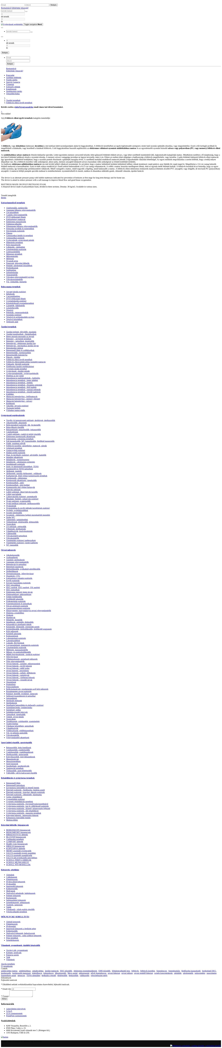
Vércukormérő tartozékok (16, 536)
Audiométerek (12, 557)
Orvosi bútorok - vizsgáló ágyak (19, 680)
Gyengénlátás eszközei (15, 799)
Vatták (8, 907)
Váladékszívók (12, 728)
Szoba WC (10, 517)
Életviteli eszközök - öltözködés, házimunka (24, 795)
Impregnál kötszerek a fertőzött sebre (21, 929)
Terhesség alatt (12, 322)
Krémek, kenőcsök (13, 953)
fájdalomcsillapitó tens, (121, 971)
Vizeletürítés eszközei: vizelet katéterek (22, 543)
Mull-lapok (10, 891)
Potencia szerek (12, 955)
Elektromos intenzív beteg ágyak (19, 592)
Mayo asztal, (73, 973)
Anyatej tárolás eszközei (16, 292)
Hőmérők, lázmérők (14, 620)
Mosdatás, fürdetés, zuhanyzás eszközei (22, 499)
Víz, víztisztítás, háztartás (16, 282)
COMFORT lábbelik (14, 841)
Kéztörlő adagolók (13, 634)
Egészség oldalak (13, 87)
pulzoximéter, (200, 973)
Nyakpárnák (11, 506)
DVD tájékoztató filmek (16, 217)
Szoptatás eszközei (13, 315)
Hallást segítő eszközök (15, 453)
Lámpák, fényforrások (15, 643)
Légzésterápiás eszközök (16, 249)
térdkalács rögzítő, (49, 975)
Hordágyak (10, 617)
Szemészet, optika (13, 710)
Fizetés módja (11, 80)
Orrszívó (9, 310)
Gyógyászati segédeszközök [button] (13, 415)
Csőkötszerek (11, 877)
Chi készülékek (12, 212)
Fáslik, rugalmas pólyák (15, 443)
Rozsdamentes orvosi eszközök (18, 691)
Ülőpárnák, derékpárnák (16, 529)
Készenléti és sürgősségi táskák (18, 624)
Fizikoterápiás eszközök (16, 601)
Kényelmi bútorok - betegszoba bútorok (22, 815)
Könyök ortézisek (13, 490)
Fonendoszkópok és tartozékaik (19, 604)
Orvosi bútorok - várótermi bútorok (20, 677)
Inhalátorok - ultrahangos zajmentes (20, 462)
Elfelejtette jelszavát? (20, 8)
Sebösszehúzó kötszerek (16, 900)
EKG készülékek (13, 585)
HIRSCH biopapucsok (15, 846)
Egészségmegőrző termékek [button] (13, 203)
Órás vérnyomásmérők (15, 661)
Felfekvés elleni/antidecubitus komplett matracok (26, 362)
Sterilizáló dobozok (14, 701)
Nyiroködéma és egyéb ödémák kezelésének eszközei (28, 508)
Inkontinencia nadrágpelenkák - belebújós (23, 378)
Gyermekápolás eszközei (16, 301)
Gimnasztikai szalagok (15, 238)
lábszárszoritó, (61, 973)
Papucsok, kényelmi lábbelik (17, 263)
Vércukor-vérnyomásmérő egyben (20, 277)
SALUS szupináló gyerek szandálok (21, 853)
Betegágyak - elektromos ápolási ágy (21, 343)
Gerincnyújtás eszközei (15, 450)
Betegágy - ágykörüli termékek (18, 339)
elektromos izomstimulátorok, (86, 971)
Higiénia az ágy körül (15, 376)
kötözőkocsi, (37, 973)
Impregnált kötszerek (14, 886)
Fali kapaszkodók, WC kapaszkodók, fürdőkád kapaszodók (30, 441)
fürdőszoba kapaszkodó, (191, 971)
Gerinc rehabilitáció (14, 797)
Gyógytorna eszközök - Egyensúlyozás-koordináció (27, 804)
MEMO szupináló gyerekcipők (18, 851)
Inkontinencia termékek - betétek (19, 383)
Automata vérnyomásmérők (17, 562)
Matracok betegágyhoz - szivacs (19, 401)
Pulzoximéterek (12, 687)
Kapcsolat (10, 75)
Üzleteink (10, 84)
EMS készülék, (105, 971)
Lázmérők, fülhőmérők (15, 305)
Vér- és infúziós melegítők (16, 733)
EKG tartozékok (13, 590)
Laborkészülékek (13, 640)
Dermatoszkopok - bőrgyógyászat (20, 574)
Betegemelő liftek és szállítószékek (20, 350)
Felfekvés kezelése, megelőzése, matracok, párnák (26, 446)
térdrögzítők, (62, 975)
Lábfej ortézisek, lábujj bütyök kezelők (22, 492)
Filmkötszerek (12, 879)
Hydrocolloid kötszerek (15, 882)
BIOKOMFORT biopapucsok (18, 832)
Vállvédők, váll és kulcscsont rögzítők (21, 773)
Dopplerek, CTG (13, 576)
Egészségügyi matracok (15, 219)
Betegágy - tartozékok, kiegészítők (20, 341)
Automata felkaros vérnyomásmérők (21, 210)
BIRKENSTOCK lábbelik (17, 835)
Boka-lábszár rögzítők (15, 427)
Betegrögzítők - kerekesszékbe (18, 353)
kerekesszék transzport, (21, 973)
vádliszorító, (85, 975)
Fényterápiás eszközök (15, 231)
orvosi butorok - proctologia (17, 671)
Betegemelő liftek (13, 783)
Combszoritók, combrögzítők (18, 750)
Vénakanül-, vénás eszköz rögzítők (20, 909)
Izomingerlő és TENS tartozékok (19, 469)
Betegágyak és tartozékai (16, 564)
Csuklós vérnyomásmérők (16, 215)
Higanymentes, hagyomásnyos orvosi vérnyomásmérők (28, 610)
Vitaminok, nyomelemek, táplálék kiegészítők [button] (20, 945)
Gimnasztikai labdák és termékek (19, 235)
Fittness (9, 233)
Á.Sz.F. (9, 1011)
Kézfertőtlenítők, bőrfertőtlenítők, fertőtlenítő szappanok (29, 629)
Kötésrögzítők (12, 889)
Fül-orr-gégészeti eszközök (17, 606)
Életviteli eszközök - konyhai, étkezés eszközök (25, 792)
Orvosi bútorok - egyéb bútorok (19, 666)
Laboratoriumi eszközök (16, 638)
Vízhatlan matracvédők (15, 410)
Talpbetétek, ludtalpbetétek (17, 520)
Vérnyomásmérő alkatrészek (17, 737)
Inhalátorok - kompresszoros (17, 460)
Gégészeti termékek (14, 448)
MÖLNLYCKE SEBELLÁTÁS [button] (15, 917)
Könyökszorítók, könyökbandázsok (20, 757)
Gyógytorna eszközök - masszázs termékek (23, 813)
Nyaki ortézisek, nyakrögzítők (18, 501)
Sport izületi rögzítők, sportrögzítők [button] (16, 742)
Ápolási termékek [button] (8, 327)
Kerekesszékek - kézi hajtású (18, 485)
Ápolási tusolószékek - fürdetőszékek (21, 334)
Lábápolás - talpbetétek (15, 247)
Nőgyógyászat (12, 657)
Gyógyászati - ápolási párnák (18, 371)
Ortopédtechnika (13, 94)
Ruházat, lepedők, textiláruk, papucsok (22, 694)
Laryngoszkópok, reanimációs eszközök (22, 645)
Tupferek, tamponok (14, 905)
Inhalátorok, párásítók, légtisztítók (20, 622)
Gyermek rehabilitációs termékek (19, 801)
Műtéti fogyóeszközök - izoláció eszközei (23, 654)
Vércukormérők (12, 538)
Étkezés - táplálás (13, 357)
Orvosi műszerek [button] (8, 550)
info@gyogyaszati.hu (24, 107)
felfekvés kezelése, (147, 971)
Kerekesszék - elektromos (16, 478)
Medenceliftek (12, 820)
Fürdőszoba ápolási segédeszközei (20, 366)
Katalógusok (11, 89)
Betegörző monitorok (14, 567)
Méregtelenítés (12, 256)
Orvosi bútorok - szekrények (17, 675)
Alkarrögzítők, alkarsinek (16, 423)
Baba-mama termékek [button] (10, 287)
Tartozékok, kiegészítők (15, 714)
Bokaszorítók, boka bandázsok (18, 747)
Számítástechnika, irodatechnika (19, 707)
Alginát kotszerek (13, 922)
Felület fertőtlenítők (14, 597)
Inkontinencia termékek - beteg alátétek (22, 380)
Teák (8, 957)
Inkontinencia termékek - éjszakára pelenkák (24, 385)
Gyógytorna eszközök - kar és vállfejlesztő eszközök (27, 806)
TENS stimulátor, (33, 975)
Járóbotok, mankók (14, 471)
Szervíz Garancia (13, 82)
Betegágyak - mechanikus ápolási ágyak (22, 346)
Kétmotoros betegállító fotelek (18, 818)
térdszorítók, (74, 975)
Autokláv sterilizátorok (15, 560)
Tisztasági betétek (13, 408)
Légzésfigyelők (12, 308)
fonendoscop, (161, 971)
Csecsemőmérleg (13, 296)
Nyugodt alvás (12, 261)
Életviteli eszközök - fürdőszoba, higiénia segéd (25, 790)
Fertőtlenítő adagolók (14, 599)
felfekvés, (135, 971)
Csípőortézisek (12, 432)
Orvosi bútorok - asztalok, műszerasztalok (23, 664)
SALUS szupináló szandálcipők (19, 855)
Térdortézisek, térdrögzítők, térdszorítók (22, 522)
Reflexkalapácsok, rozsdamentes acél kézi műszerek (27, 689)
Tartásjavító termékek (15, 768)
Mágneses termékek (14, 254)
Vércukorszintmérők (14, 279)
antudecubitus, (38, 971)
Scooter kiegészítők (14, 513)
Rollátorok (10, 403)
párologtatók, (188, 973)
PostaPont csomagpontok (16, 1016)
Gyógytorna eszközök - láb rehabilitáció (22, 811)
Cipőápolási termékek (15, 839)
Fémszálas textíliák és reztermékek (20, 229)
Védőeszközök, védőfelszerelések (20, 731)
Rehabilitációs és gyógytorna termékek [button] (18, 778)
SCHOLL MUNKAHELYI (17, 862)
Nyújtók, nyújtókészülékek (17, 510)
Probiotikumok (12, 268)
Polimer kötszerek (13, 895)
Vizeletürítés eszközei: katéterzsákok (21, 540)
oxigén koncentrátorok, (163, 973)
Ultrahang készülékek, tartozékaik (20, 726)
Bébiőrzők (10, 294)
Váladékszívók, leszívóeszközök (19, 531)
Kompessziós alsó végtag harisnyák (20, 487)
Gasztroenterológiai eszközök (18, 608)
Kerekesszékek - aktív (15, 483)
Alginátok (10, 875)
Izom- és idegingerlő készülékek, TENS (22, 466)
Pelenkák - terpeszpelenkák (17, 312)
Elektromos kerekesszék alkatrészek (20, 436)
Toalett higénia (12, 724)
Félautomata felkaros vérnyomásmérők (22, 226)
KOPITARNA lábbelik (15, 848)
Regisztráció (6, 8)
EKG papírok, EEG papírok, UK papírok (23, 587)
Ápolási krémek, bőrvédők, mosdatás (21, 332)
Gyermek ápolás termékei (16, 369)
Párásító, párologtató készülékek (19, 265)
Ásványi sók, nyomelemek (17, 950)
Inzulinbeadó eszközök (15, 464)
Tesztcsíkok (11, 524)
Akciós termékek (8, 964)
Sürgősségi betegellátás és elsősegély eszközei (24, 705)
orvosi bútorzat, (114, 973)
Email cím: (6, 989)
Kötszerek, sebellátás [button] (10, 870)
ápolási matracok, (52, 971)
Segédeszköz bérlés (14, 91)
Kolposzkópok (12, 636)
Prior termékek (12, 938)
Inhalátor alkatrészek (14, 457)
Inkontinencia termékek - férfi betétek (21, 387)
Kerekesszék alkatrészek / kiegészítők (21, 480)
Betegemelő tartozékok (15, 785)
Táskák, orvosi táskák (15, 717)
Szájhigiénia (11, 270)
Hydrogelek (11, 926)
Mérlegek (10, 259)
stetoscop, (21, 975)
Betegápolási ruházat (14, 348)
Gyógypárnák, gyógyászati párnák (20, 240)
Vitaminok (10, 959)
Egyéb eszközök (13, 580)
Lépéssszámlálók (13, 252)
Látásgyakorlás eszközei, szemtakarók (21, 496)
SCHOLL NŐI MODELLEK (18, 865)
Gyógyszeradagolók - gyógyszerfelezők (22, 373)
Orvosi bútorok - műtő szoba (17, 668)
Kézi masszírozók (13, 245)
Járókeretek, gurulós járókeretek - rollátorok (23, 473)
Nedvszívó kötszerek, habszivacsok (20, 933)
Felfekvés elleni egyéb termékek (19, 103)
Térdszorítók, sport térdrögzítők (19, 771)
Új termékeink (7, 966)
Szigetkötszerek (12, 940)
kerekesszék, (6, 973)
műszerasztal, (84, 973)
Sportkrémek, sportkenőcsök (17, 766)
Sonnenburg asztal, (8, 975)
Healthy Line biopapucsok (17, 844)
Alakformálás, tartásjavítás (16, 208)
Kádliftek (10, 394)
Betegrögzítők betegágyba (16, 355)
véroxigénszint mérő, (99, 975)
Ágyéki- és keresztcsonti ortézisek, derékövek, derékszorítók (30, 420)
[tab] (111, 203)
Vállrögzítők (11, 533)
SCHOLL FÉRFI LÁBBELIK (18, 860)
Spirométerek (11, 698)
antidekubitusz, (25, 971)
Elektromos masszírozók (16, 222)
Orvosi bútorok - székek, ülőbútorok (21, 673)
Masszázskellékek (13, 761)
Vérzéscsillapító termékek (16, 912)
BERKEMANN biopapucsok (18, 830)
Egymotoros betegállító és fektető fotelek (22, 788)
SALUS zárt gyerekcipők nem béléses (21, 858)
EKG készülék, (66, 971)
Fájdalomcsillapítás (14, 224)
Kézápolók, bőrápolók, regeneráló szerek (22, 627)
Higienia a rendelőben (15, 613)
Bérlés (3, 198)
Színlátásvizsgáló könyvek (17, 712)
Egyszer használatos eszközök (18, 583)
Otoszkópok (11, 682)
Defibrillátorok (12, 571)
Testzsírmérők (11, 275)
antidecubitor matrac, (9, 971)
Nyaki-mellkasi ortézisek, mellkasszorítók (23, 503)
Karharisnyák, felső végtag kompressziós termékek (26, 476)
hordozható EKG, (209, 971)
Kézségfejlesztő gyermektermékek (20, 303)
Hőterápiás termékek (14, 242)
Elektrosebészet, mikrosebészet (18, 594)
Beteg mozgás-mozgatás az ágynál (20, 336)
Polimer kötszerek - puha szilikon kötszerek (23, 935)
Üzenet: (5, 996)
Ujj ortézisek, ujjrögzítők (16, 526)
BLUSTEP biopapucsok (16, 837)
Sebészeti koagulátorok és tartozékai (20, 696)
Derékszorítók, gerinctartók (17, 754)
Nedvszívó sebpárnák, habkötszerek (20, 893)
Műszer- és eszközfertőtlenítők (18, 652)
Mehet (4, 999)
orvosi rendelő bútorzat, (143, 973)
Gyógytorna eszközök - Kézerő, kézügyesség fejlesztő (28, 808)
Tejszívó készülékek (14, 319)
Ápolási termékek (13, 100)
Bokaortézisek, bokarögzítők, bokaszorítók (23, 430)
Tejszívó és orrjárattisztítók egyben (20, 317)
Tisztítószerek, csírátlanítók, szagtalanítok (23, 721)
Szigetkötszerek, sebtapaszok (18, 902)
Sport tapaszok (12, 764)
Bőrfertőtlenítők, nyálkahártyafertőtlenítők (23, 569)
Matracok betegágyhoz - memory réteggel (23, 399)
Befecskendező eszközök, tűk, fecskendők (23, 425)
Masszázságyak (12, 759)
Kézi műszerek (12, 631)
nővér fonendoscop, (99, 973)
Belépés (54, 5)
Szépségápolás (12, 272)
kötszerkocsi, (48, 973)
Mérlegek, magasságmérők (17, 650)
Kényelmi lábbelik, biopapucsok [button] (15, 825)
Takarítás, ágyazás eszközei (17, 406)
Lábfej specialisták (13, 494)
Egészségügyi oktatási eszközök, (19, 578)
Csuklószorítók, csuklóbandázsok (19, 752)
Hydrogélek (11, 884)
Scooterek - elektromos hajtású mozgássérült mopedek (28, 515)
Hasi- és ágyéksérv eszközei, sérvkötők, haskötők (26, 455)
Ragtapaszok (11, 898)
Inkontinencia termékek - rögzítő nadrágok (23, 392)
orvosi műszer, (127, 973)
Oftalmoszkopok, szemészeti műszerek (22, 659)
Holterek (9, 615)
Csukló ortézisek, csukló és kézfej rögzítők (23, 434)
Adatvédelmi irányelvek (16, 1009)
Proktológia (11, 684)
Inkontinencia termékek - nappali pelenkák (23, 389)
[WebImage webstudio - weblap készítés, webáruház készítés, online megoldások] (195, 1046)
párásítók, (178, 973)
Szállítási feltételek (13, 77)
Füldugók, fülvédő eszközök (17, 364)
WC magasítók (12, 545)
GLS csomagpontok (14, 1013)
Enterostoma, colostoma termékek (20, 439)
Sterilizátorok (11, 703)
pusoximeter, (212, 973)
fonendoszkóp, (174, 971)
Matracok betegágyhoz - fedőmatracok (21, 396)
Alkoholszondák (13, 555)
